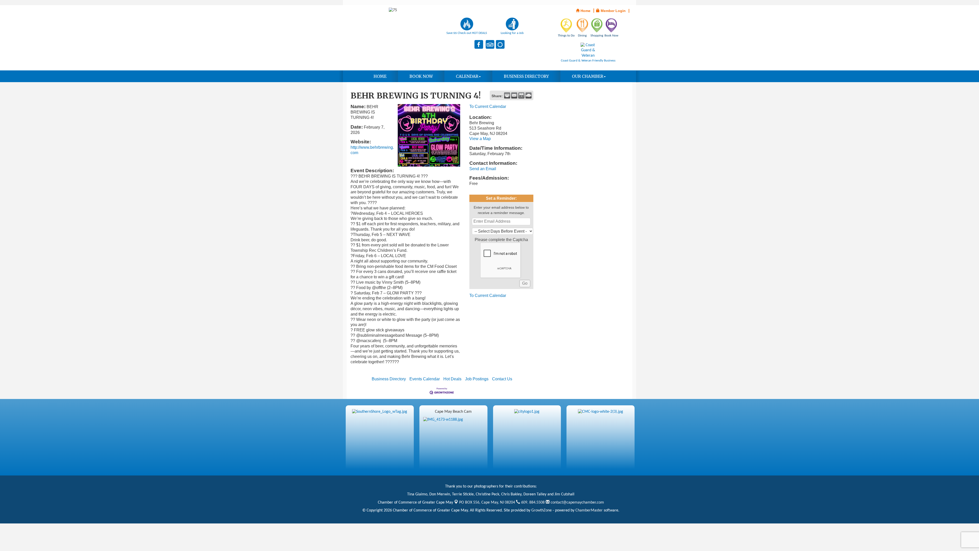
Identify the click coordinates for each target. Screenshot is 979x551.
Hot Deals (452, 379)
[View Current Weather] (528, 95)
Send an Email (482, 169)
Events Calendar (424, 379)
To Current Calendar (487, 106)
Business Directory (526, 76)
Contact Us (502, 379)
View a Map (480, 138)
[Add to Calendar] (521, 95)
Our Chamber (587, 76)
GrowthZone (541, 510)
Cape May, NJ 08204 (487, 502)
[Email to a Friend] (514, 95)
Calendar (467, 76)
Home (380, 76)
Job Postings (476, 379)
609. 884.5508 (532, 502)
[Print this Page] (507, 95)
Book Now (421, 76)
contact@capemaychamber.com (577, 502)
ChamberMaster (589, 510)
